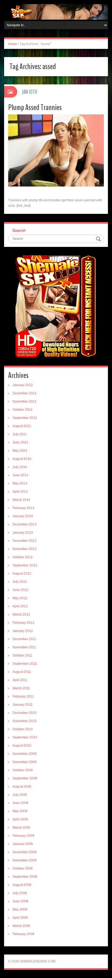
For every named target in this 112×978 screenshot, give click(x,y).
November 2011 (24, 647)
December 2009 (24, 754)
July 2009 (20, 795)
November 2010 (24, 721)
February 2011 (23, 696)
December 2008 (24, 852)
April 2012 (20, 606)
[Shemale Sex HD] (56, 12)
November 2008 (24, 860)
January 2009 (23, 844)
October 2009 (23, 770)
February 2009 (23, 836)
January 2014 (23, 516)
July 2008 (20, 893)
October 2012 (23, 557)
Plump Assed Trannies (35, 107)
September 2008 (25, 877)
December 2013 (24, 524)
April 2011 (20, 680)
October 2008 (23, 868)
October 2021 (23, 410)
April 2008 (20, 918)
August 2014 (22, 459)
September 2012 (25, 565)
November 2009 (24, 762)
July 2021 (20, 434)
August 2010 (22, 745)
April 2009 (20, 819)
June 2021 (20, 442)
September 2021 (25, 418)
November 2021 (24, 401)
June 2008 (20, 901)
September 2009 (25, 778)
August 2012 (22, 573)
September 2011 (25, 664)
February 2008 (23, 934)
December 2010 (24, 713)
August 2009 (22, 786)
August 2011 (22, 672)
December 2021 (24, 393)
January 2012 (23, 631)
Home (12, 44)
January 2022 (23, 385)
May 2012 (20, 598)
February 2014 (23, 508)
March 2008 (21, 926)
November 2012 (24, 549)
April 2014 (20, 492)
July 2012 (20, 582)
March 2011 (21, 688)
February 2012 (23, 623)
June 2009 (20, 803)
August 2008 (22, 885)
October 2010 (23, 729)
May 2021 (20, 451)
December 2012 (24, 541)
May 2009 (20, 811)
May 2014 (20, 483)
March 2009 (21, 827)
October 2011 (22, 655)
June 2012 (20, 590)
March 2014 (21, 500)
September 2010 (25, 737)
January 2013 (23, 532)
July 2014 (20, 467)
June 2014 (20, 475)
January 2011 (23, 705)
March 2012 (21, 614)
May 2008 (20, 909)
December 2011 (24, 639)
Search (19, 230)
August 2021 (22, 426)
